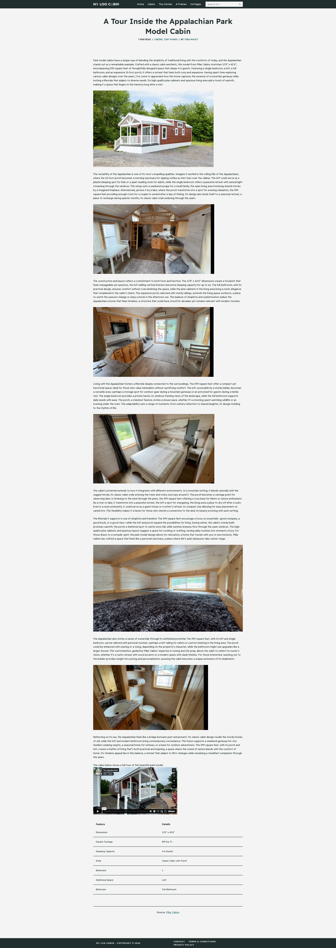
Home (140, 4)
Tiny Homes (165, 4)
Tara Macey (191, 39)
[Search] (240, 4)
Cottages (195, 4)
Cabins (151, 4)
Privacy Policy (184, 945)
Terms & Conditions (202, 941)
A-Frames (181, 4)
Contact (179, 941)
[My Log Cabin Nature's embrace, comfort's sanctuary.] (106, 4)
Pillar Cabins (172, 912)
